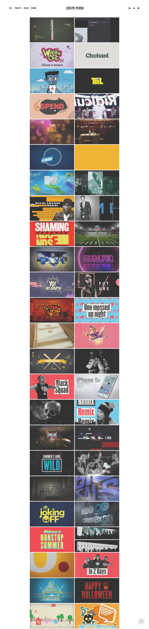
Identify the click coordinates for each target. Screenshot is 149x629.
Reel (10, 8)
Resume (33, 8)
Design (26, 8)
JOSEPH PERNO (75, 8)
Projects (18, 8)
